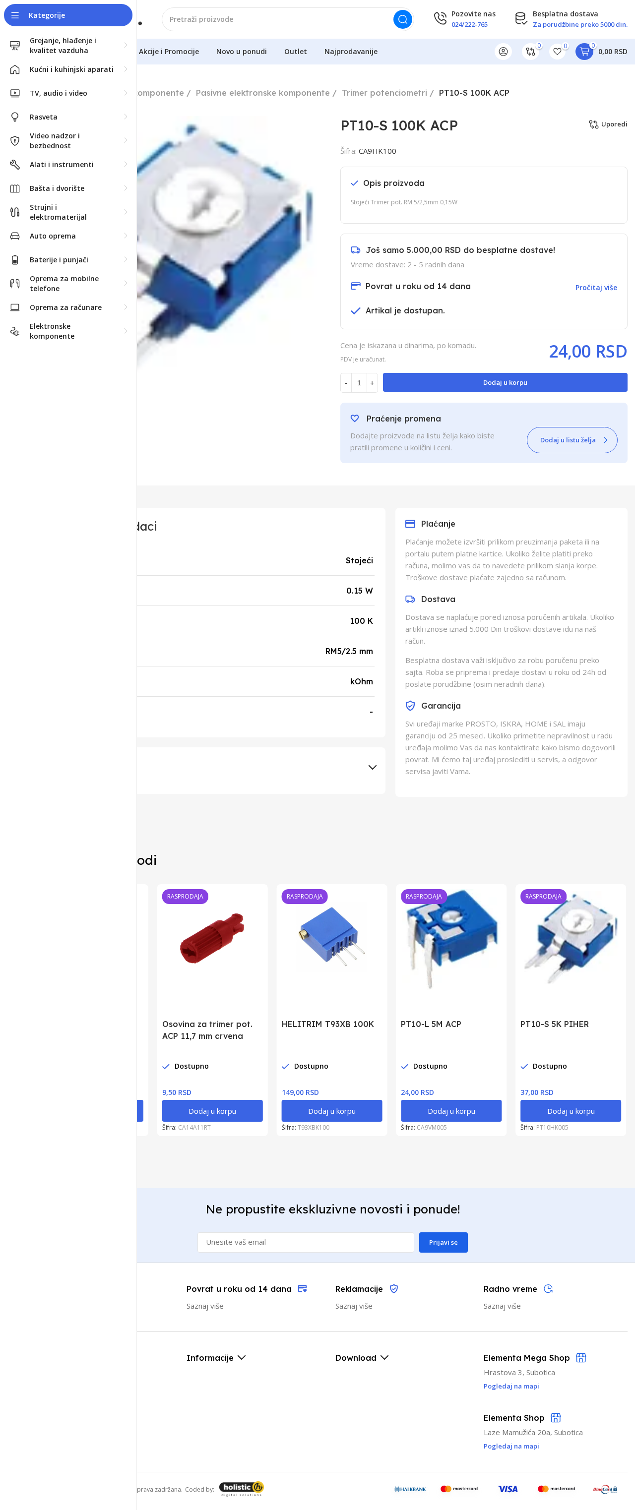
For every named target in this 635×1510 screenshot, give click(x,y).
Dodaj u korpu (505, 382)
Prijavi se (443, 1242)
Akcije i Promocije (169, 51)
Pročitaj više (596, 287)
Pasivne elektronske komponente (263, 93)
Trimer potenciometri (384, 93)
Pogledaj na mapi (511, 1446)
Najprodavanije (351, 51)
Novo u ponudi (241, 51)
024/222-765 (469, 24)
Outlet (295, 51)
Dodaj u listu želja (568, 439)
